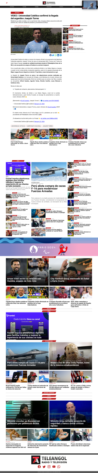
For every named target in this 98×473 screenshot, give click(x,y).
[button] (18, 126)
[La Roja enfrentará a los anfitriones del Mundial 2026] (65, 43)
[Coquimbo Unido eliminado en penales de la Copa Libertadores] (71, 233)
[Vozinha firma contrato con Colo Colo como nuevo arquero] (65, 49)
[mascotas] (71, 210)
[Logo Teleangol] (49, 4)
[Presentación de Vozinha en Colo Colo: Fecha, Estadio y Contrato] (65, 36)
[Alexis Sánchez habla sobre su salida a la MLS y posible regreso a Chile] (9, 226)
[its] (71, 226)
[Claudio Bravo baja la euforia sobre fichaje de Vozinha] (65, 30)
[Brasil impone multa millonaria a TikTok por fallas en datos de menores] (71, 180)
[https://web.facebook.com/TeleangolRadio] (39, 467)
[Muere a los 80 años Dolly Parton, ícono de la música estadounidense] (71, 173)
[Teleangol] (7, 3)
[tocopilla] (9, 210)
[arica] (9, 195)
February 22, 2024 (39, 104)
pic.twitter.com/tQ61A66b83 (51, 100)
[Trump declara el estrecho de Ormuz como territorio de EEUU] (38, 382)
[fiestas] (9, 218)
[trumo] (81, 382)
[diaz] (71, 218)
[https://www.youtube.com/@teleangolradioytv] (54, 467)
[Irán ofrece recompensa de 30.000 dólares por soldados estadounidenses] (59, 382)
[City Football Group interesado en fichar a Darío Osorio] (71, 188)
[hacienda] (9, 233)
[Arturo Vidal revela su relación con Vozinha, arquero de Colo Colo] (71, 165)
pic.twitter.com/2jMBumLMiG (49, 118)
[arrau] (71, 203)
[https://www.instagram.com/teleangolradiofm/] (49, 467)
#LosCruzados (25, 100)
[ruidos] (9, 203)
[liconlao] (71, 195)
